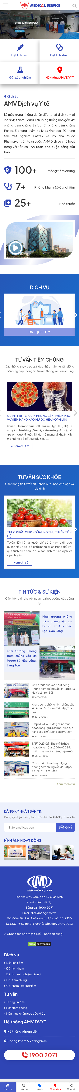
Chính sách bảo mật (19, 933)
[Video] (15, 247)
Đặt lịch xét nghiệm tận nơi (23, 974)
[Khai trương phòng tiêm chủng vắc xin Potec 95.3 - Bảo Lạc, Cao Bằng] (22, 628)
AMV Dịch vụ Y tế (26, 103)
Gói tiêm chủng (16, 980)
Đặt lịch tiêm (14, 962)
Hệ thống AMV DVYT (25, 1021)
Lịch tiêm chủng (16, 1007)
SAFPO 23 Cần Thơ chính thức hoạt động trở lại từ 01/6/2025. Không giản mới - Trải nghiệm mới (52, 747)
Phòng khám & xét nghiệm (26, 1041)
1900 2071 (42, 1055)
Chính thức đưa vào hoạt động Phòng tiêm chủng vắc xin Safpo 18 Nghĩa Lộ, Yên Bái (53, 688)
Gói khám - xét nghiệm (20, 985)
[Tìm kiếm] (74, 6)
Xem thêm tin (66, 784)
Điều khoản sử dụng (49, 933)
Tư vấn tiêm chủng (39, 360)
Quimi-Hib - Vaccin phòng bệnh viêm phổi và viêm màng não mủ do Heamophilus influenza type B (39, 419)
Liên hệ (24, 1089)
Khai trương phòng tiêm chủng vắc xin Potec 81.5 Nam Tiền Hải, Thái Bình (53, 708)
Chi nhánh (55, 1089)
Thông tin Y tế (15, 1002)
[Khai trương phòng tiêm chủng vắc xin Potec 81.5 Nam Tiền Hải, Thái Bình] (18, 710)
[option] (39, 315)
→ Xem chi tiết (19, 446)
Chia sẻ (71, 1089)
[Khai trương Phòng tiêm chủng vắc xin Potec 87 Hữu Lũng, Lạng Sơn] (57, 663)
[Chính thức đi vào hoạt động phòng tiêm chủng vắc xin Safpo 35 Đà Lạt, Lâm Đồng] (18, 768)
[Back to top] (72, 1058)
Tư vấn (39, 1089)
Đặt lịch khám (14, 968)
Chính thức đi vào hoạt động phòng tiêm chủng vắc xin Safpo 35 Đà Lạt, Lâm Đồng (52, 766)
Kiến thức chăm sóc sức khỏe (25, 1013)
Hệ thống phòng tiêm (22, 1031)
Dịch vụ (8, 1089)
